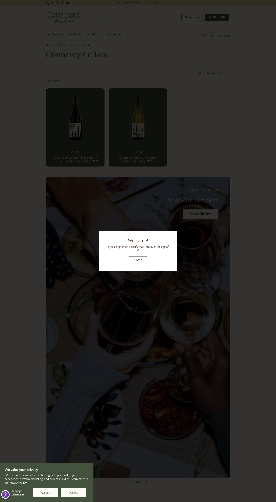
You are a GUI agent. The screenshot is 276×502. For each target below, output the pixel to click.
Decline (73, 492)
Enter (138, 260)
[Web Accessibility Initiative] (5, 494)
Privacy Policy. (18, 482)
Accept (45, 492)
